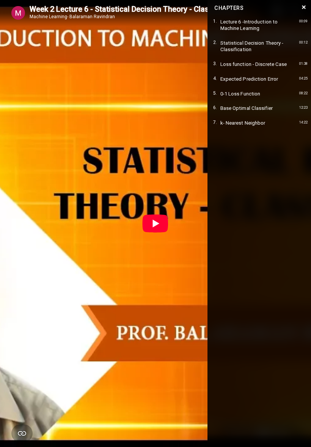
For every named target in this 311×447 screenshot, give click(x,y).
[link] (259, 25)
